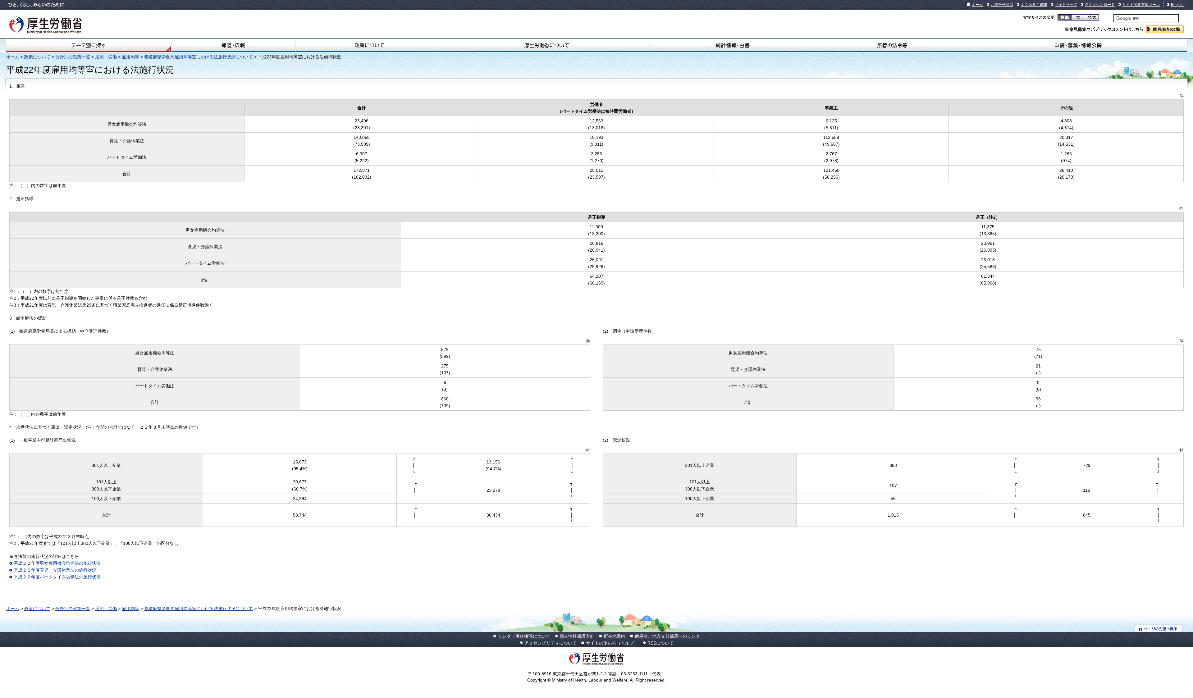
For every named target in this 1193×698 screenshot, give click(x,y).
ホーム (977, 4)
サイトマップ (1066, 4)
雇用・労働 (106, 56)
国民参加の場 (1165, 29)
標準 (1064, 17)
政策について (369, 45)
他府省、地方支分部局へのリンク (667, 636)
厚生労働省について (546, 45)
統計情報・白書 (732, 45)
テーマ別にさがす (88, 45)
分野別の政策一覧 (72, 56)
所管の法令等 (891, 45)
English (1177, 4)
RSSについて (660, 643)
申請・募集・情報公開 (1078, 45)
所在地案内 (614, 636)
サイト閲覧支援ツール (1141, 4)
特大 (1092, 17)
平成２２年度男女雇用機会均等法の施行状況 (57, 563)
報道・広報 (233, 45)
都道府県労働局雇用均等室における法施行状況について (198, 56)
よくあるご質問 (1034, 4)
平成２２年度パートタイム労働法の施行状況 (57, 576)
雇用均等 (130, 56)
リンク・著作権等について (524, 636)
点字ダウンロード (1100, 4)
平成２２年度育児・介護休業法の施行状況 (55, 570)
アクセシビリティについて (550, 643)
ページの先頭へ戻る (1159, 628)
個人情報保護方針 (577, 636)
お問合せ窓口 (1002, 4)
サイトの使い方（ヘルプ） (612, 643)
